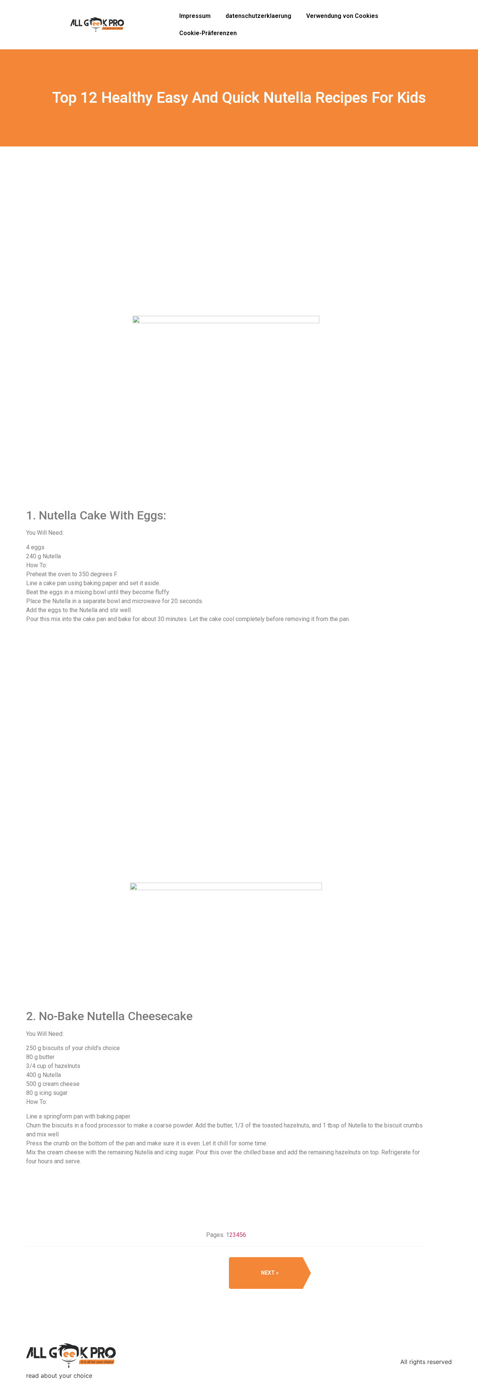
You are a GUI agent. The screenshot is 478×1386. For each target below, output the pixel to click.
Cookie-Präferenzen (208, 33)
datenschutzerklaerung (258, 15)
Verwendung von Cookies (342, 15)
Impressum (195, 15)
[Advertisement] (226, 257)
